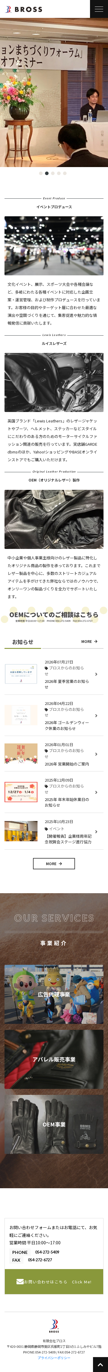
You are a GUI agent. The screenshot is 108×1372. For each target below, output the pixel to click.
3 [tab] (53, 174)
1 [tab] (41, 174)
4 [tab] (59, 174)
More (87, 641)
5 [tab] (65, 174)
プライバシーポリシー (54, 1357)
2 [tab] (47, 174)
